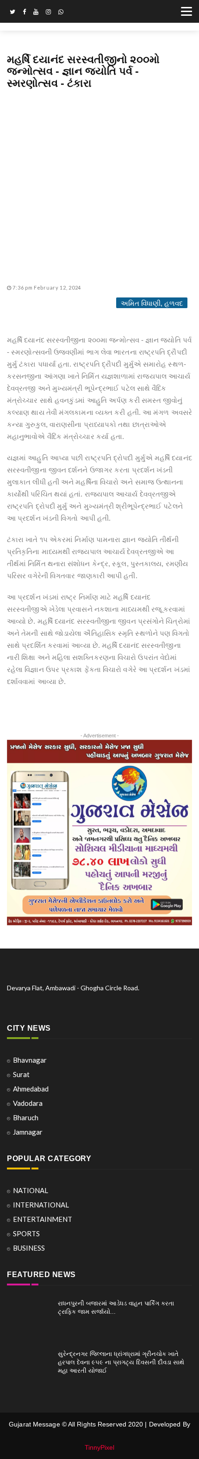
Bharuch (25, 1117)
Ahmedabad (31, 1089)
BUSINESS (29, 1248)
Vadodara (28, 1103)
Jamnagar (28, 1132)
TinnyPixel (100, 1447)
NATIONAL (30, 1190)
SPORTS (26, 1233)
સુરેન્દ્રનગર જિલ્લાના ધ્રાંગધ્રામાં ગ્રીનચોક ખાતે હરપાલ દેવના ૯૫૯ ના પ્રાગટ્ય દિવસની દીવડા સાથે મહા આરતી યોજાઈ (121, 1362)
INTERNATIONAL (41, 1205)
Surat (21, 1074)
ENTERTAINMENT (42, 1219)
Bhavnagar (30, 1060)
